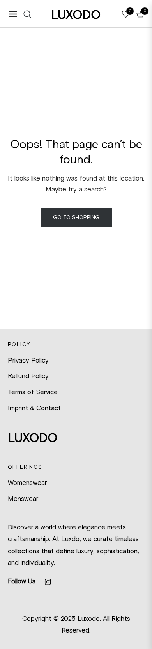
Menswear (23, 498)
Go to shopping (76, 217)
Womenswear (27, 482)
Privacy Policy (28, 360)
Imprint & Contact (34, 408)
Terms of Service (33, 392)
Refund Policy (28, 376)
